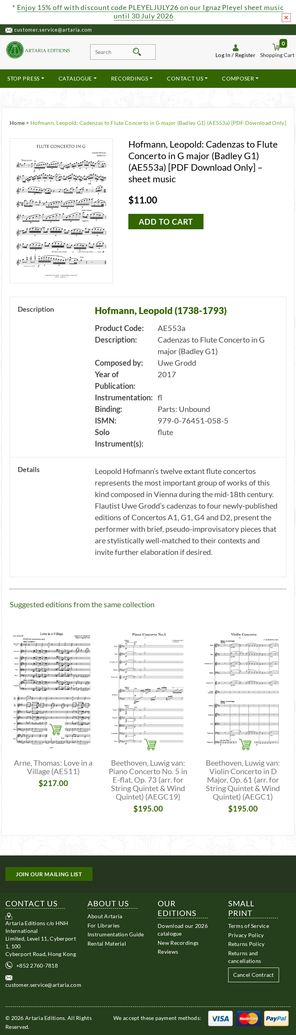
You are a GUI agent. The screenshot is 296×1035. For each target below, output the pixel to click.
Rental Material (106, 943)
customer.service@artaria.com (53, 30)
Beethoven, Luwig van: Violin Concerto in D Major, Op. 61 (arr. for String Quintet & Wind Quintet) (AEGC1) (243, 779)
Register (245, 55)
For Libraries (103, 925)
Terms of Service (248, 925)
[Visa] (220, 1018)
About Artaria (105, 916)
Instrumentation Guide (115, 934)
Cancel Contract (253, 974)
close (286, 17)
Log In (222, 55)
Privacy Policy (246, 935)
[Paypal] (276, 1018)
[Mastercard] (248, 1018)
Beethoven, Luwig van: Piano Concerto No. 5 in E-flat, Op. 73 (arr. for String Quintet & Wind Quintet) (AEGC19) (148, 779)
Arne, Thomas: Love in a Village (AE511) (53, 766)
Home (17, 122)
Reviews (168, 951)
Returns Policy (246, 944)
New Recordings (178, 942)
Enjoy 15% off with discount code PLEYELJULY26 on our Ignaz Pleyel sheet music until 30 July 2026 (150, 11)
